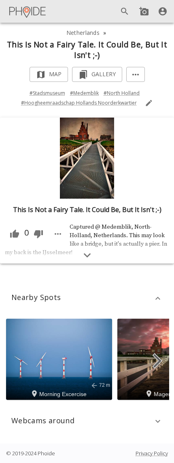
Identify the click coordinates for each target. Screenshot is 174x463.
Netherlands (83, 32)
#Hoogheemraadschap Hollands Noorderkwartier (79, 102)
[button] (87, 298)
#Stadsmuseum (47, 93)
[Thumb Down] (38, 234)
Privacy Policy (152, 453)
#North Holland (122, 93)
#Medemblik (84, 93)
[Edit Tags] (149, 103)
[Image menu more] (58, 234)
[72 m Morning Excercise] (60, 358)
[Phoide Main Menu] (28, 11)
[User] (163, 11)
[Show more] (87, 255)
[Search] (124, 11)
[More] (135, 74)
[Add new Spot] (144, 11)
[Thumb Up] (14, 234)
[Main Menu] (28, 11)
